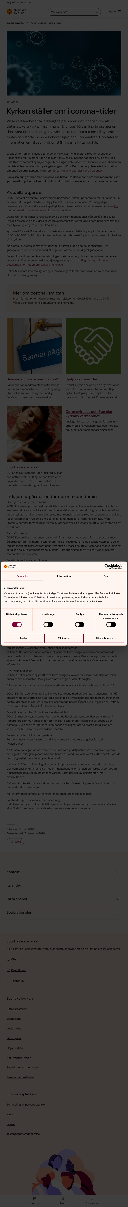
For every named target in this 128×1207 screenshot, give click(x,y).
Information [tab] (64, 576)
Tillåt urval (64, 638)
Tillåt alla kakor (104, 638)
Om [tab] (106, 576)
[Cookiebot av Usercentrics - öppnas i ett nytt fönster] (109, 566)
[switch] (48, 624)
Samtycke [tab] (22, 576)
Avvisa (23, 638)
